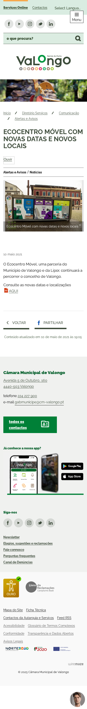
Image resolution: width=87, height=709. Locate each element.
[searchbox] (43, 38)
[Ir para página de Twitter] (40, 522)
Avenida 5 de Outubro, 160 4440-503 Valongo (25, 383)
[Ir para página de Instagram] (30, 522)
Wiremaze (76, 663)
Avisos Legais (13, 641)
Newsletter (11, 537)
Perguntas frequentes (19, 556)
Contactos (39, 7)
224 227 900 (27, 396)
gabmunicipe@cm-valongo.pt (39, 402)
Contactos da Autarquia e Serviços (28, 618)
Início (7, 113)
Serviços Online (15, 7)
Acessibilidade (14, 625)
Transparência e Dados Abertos (51, 633)
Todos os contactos (18, 425)
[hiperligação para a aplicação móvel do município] (43, 473)
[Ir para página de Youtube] (19, 522)
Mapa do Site (13, 610)
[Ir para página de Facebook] (8, 522)
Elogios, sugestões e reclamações (28, 543)
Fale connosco (13, 549)
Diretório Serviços (35, 113)
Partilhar (53, 323)
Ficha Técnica (36, 610)
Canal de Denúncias (18, 562)
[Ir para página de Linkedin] (51, 522)
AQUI (13, 291)
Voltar (19, 323)
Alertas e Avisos (26, 118)
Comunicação (69, 113)
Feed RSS (64, 618)
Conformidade (13, 633)
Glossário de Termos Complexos (51, 625)
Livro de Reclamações (40, 587)
